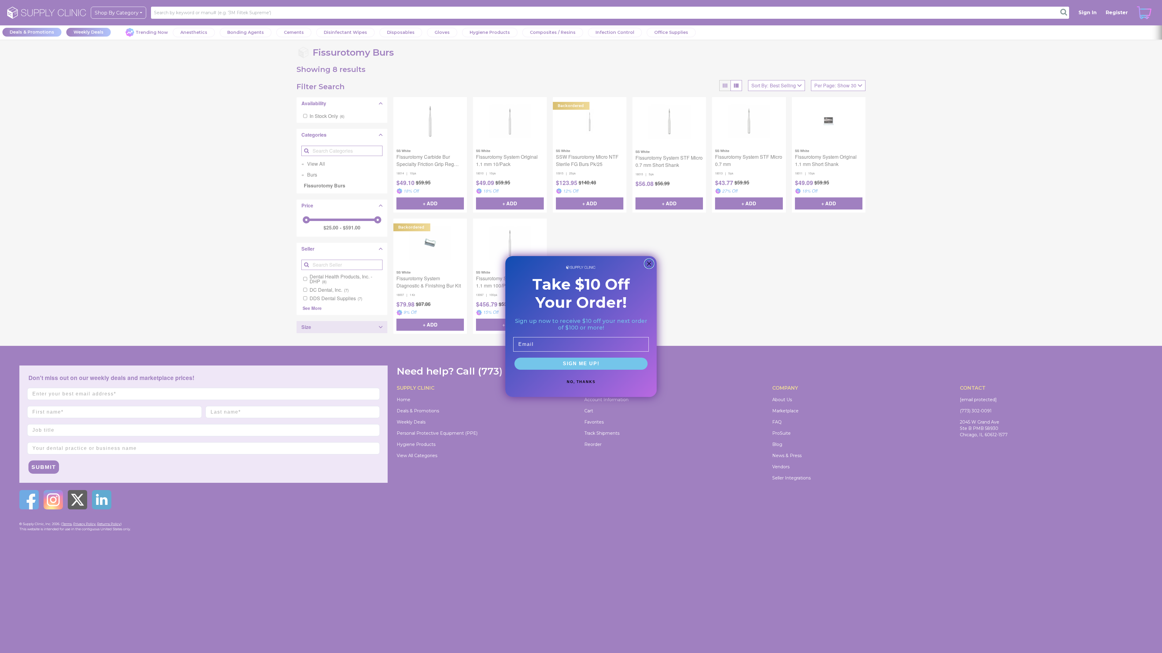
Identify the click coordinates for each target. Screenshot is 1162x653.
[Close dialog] (649, 263)
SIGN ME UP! (581, 363)
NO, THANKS (581, 382)
